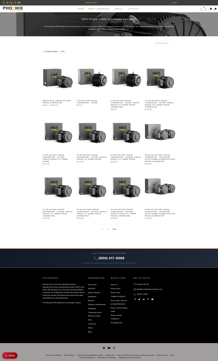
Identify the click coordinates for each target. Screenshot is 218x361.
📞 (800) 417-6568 (209, 7)
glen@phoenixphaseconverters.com (149, 289)
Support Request (94, 292)
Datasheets (92, 296)
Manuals (91, 300)
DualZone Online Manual (96, 304)
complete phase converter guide (115, 22)
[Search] (201, 10)
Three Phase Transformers (106, 357)
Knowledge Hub (116, 323)
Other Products (162, 355)
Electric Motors (69, 355)
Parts (172, 355)
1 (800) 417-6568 (91, 3)
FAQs (90, 320)
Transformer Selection (87, 357)
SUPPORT (134, 9)
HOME (81, 9)
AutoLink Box (110, 355)
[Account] (205, 10)
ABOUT (119, 9)
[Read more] (3, 2)
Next (114, 229)
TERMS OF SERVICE (118, 296)
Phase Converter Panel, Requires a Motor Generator (135, 355)
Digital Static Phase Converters (130, 357)
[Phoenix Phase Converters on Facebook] (104, 348)
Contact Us (92, 324)
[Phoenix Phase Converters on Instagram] (114, 348)
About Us (114, 285)
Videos (90, 328)
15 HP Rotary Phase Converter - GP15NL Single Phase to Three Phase (91, 157)
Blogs (90, 332)
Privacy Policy (115, 288)
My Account (92, 285)
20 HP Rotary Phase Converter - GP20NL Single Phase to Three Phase (126, 157)
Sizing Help (92, 308)
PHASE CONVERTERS (98, 9)
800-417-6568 (142, 294)
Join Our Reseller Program (71, 303)
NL (64, 51)
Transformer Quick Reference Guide (90, 355)
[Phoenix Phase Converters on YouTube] (109, 348)
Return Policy (115, 292)
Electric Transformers (54, 355)
